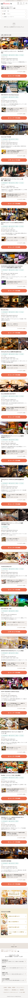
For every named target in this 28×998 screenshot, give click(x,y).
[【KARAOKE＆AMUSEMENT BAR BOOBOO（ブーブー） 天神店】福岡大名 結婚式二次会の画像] (14, 258)
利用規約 (9, 987)
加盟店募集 (22, 989)
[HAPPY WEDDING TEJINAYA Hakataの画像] (14, 683)
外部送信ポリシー (7, 989)
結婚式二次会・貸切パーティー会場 (7, 951)
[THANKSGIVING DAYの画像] (14, 558)
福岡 (15, 951)
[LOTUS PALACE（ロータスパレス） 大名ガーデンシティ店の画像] (14, 723)
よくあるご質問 (22, 992)
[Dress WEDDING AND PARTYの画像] (14, 386)
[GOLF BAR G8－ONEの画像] (14, 600)
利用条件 (13, 987)
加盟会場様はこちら (15, 989)
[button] (14, 961)
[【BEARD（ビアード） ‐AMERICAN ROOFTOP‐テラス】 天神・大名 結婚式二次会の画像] (14, 809)
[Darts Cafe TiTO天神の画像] (14, 129)
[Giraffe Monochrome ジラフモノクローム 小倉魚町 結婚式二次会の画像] (14, 171)
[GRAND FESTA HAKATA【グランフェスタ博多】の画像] (14, 642)
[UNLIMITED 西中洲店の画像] (14, 853)
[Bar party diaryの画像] (14, 301)
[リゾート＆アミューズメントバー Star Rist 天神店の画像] (14, 43)
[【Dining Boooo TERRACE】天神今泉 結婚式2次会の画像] (14, 471)
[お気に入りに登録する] (25, 49)
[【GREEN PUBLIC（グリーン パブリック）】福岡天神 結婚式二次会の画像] (14, 515)
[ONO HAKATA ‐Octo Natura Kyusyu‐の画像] (14, 87)
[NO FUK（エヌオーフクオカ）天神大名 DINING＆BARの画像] (14, 214)
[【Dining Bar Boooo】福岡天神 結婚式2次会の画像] (14, 343)
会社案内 (5, 987)
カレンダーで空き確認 (15, 75)
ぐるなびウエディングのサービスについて (10, 992)
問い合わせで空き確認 (15, 160)
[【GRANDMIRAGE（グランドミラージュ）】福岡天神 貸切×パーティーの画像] (14, 428)
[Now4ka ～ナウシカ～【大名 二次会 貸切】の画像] (14, 767)
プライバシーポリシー (20, 987)
